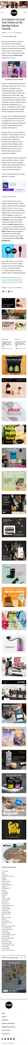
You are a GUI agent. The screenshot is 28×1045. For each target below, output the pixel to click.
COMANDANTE (6, 888)
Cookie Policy (6, 1034)
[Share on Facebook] (3, 291)
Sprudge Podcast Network (10, 46)
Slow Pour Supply (7, 941)
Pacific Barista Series (7, 929)
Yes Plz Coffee (6, 948)
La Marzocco (5, 910)
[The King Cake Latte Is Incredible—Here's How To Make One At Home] (8, 344)
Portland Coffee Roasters (9, 934)
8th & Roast (5, 871)
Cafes (17, 348)
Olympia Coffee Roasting (8, 926)
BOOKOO (4, 879)
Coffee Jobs (5, 1020)
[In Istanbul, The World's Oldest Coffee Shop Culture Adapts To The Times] (20, 344)
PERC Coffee (5, 931)
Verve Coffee (5, 946)
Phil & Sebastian (6, 933)
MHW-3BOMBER (6, 914)
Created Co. (5, 891)
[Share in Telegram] (8, 291)
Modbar (4, 919)
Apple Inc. (4, 874)
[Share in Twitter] (6, 291)
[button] (2, 13)
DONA (3, 896)
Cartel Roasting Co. (7, 884)
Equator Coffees (6, 898)
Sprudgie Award (6, 226)
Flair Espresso (5, 900)
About (3, 1013)
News (3, 348)
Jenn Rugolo (17, 97)
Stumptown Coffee (7, 943)
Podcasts (4, 32)
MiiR (3, 915)
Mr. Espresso (5, 920)
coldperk (4, 886)
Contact (4, 1016)
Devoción (4, 895)
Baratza (4, 878)
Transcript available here (9, 196)
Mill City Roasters (6, 917)
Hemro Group (5, 903)
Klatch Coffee (5, 907)
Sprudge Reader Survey (9, 1027)
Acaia (3, 872)
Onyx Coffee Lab (6, 927)
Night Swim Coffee (7, 922)
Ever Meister (11, 58)
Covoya (4, 890)
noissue (4, 924)
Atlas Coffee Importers (8, 876)
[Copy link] (11, 291)
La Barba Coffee (6, 908)
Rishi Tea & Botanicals (8, 938)
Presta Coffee (5, 936)
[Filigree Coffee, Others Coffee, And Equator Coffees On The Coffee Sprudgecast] (14, 976)
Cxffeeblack (5, 893)
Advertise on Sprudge (8, 1023)
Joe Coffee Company (7, 905)
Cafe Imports (5, 883)
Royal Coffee (5, 939)
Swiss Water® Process (8, 945)
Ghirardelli (4, 902)
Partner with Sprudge (7, 950)
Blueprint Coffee (6, 881)
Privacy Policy (6, 1030)
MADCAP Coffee (6, 912)
